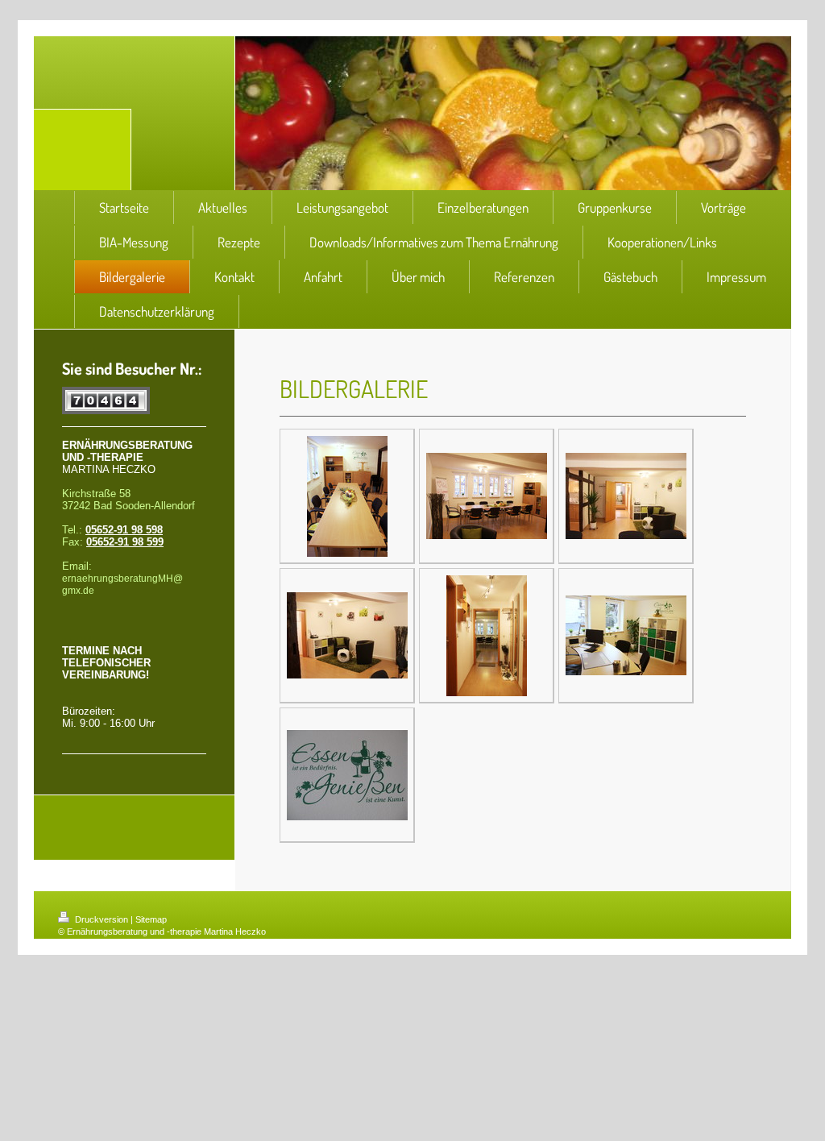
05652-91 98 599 (125, 542)
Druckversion (102, 919)
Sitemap (151, 919)
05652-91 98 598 (124, 530)
